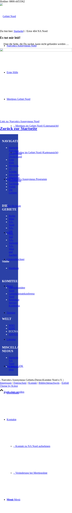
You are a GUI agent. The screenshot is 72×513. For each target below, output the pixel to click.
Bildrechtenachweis (49, 382)
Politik (12, 186)
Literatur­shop (14, 368)
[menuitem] (39, 126)
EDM (12, 328)
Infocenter (14, 174)
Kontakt (32, 382)
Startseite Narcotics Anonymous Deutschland (15, 152)
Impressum (6, 382)
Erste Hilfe (11, 161)
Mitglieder (14, 177)
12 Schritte (13, 170)
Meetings (13, 165)
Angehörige (15, 180)
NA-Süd (11, 235)
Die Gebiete (13, 191)
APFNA (13, 334)
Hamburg (14, 268)
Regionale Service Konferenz (14, 302)
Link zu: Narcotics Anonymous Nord (19, 121)
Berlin (12, 215)
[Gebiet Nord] (8, 16)
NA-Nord (11, 223)
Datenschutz (19, 382)
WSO (12, 325)
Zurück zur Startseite (18, 128)
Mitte (11, 218)
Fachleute (14, 183)
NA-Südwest (13, 241)
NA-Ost (11, 229)
